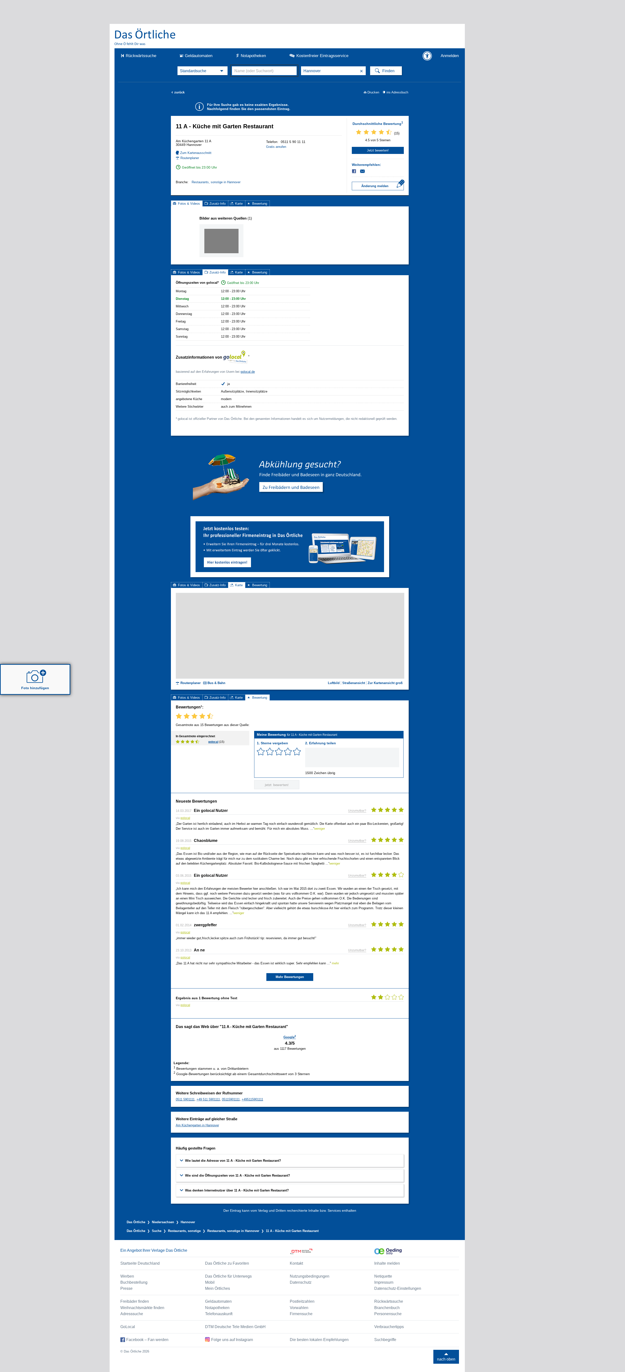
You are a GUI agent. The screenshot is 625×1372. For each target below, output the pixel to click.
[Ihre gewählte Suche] (202, 70)
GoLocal (127, 1327)
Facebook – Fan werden (147, 1340)
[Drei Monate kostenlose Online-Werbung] (289, 523)
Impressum (383, 1282)
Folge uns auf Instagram (232, 1340)
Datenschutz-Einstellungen (397, 1288)
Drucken (373, 92)
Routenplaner (189, 158)
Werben (127, 1276)
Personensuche (388, 1314)
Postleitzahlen (302, 1301)
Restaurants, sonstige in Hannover (216, 182)
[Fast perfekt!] (288, 752)
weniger (319, 828)
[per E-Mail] (365, 171)
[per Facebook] (354, 171)
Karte (239, 203)
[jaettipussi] (221, 240)
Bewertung (259, 203)
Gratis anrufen (276, 147)
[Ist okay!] (279, 752)
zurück (178, 92)
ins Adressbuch (397, 92)
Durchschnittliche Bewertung (378, 123)
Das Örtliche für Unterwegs (228, 1276)
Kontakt (296, 1263)
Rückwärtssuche (141, 55)
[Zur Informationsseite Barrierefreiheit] (427, 56)
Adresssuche (131, 1314)
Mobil (210, 1282)
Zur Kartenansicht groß (385, 683)
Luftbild (334, 683)
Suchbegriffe (385, 1340)
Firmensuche (301, 1314)
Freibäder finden (134, 1301)
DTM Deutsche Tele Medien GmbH (235, 1327)
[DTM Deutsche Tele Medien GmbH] (332, 1251)
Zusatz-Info (217, 203)
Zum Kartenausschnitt (195, 153)
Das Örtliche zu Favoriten (227, 1263)
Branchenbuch (387, 1308)
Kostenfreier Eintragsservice (322, 55)
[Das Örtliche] (145, 36)
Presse (126, 1288)
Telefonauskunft (218, 1314)
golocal (213, 742)
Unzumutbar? (357, 810)
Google (289, 1037)
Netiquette (383, 1276)
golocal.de (247, 371)
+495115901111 (252, 1099)
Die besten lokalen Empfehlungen (319, 1340)
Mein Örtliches (217, 1288)
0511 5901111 (185, 1099)
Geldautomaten (198, 55)
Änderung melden (374, 186)
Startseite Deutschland (140, 1263)
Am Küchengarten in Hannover (197, 1125)
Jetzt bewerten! (378, 150)
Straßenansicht (353, 683)
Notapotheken (253, 55)
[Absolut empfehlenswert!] (297, 752)
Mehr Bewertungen (290, 977)
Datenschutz (301, 1282)
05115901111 (231, 1099)
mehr (335, 963)
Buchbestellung (133, 1282)
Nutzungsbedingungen (309, 1276)
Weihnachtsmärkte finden (142, 1308)
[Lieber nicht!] (261, 752)
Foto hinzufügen (35, 688)
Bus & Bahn (216, 683)
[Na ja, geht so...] (270, 752)
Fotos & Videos (189, 203)
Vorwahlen (299, 1308)
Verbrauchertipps (389, 1327)
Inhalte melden (387, 1263)
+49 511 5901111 (208, 1099)
